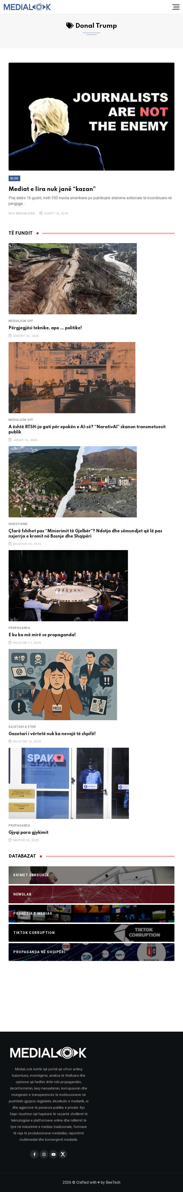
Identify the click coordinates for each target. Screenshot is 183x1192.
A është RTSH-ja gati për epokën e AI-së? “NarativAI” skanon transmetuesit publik (87, 429)
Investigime (18, 524)
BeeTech (113, 1182)
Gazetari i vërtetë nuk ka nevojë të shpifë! (52, 734)
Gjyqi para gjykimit (28, 832)
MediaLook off (21, 321)
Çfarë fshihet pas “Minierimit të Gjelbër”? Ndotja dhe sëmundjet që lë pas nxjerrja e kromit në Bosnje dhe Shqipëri (85, 533)
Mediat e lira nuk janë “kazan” (52, 189)
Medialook (25, 213)
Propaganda (19, 628)
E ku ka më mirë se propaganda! (42, 635)
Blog (14, 178)
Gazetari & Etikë (22, 726)
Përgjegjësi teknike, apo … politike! (45, 328)
